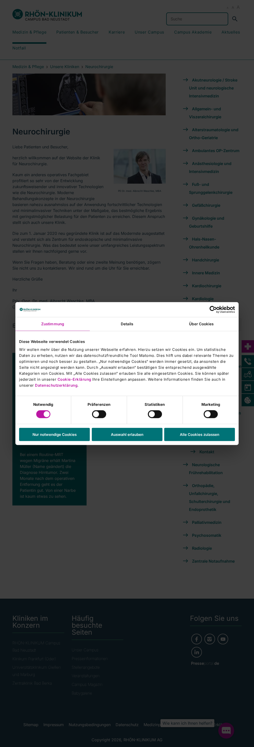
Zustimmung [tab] (52, 324)
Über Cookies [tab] (201, 324)
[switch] (99, 414)
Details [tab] (127, 324)
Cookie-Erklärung (74, 379)
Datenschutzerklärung (56, 385)
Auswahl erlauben (127, 434)
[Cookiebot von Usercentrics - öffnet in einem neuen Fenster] (213, 309)
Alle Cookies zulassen (199, 434)
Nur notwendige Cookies (54, 434)
